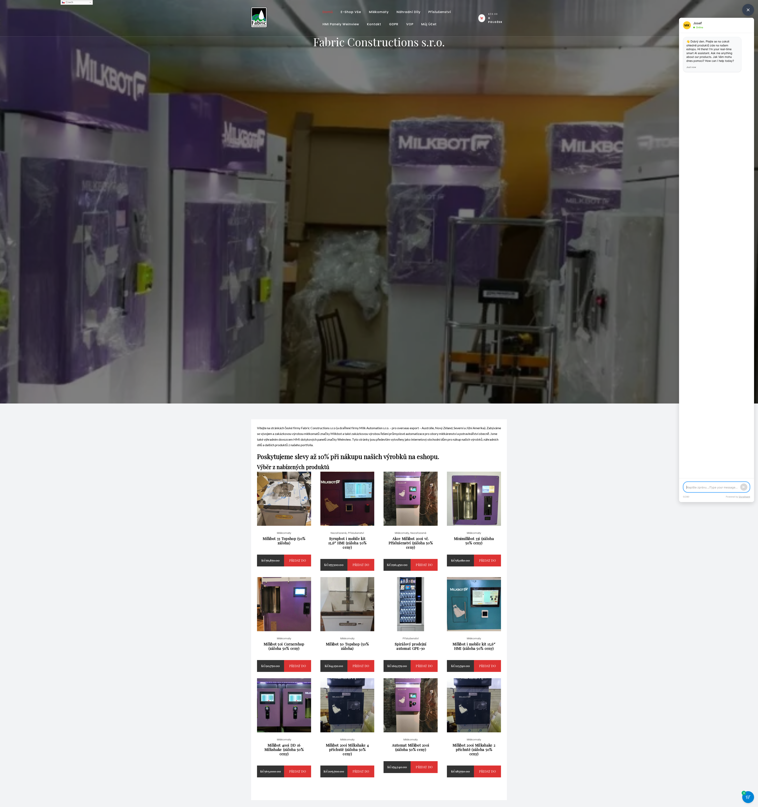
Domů (328, 12)
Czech (69, 2)
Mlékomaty (379, 12)
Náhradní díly (408, 12)
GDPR (393, 24)
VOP (409, 24)
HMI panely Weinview (341, 24)
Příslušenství (439, 12)
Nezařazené (339, 533)
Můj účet (429, 24)
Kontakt (374, 24)
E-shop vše (351, 12)
